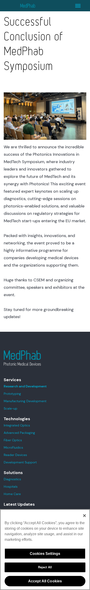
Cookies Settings (45, 554)
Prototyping (12, 394)
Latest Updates (19, 504)
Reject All (45, 567)
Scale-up (10, 408)
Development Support (20, 462)
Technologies (17, 419)
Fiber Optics (13, 440)
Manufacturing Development (25, 401)
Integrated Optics (17, 425)
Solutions (13, 472)
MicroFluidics (13, 447)
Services (12, 380)
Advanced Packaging (19, 433)
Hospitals (11, 486)
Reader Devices (15, 455)
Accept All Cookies (45, 581)
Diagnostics (12, 479)
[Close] (84, 516)
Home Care (12, 494)
